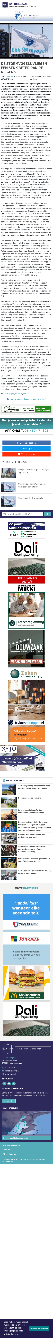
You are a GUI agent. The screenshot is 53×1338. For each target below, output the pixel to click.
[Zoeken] (47, 514)
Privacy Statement (9, 1154)
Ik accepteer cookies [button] (39, 1328)
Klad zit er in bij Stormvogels (30, 498)
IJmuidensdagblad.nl (18, 4)
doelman (18, 394)
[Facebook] (4, 1084)
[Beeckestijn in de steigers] (9, 802)
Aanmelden (9, 1101)
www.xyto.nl (10, 1074)
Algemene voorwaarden (11, 1145)
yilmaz (26, 394)
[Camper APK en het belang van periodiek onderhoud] (9, 838)
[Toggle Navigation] (48, 5)
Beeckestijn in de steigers (29, 798)
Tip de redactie (28, 454)
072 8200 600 (11, 1068)
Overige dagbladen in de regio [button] (15, 1138)
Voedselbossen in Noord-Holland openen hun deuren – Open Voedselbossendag (32, 849)
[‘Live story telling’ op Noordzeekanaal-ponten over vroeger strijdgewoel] (9, 789)
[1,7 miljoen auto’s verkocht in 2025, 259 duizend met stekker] (9, 875)
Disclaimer (6, 1150)
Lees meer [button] (15, 1334)
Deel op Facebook (28, 443)
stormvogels (9, 394)
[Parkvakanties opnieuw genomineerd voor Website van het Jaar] (9, 862)
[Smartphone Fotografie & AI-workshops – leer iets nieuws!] (9, 814)
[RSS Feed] (14, 1084)
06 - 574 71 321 (36, 431)
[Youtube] (9, 1084)
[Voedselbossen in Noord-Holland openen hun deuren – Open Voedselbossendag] (9, 850)
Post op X (27, 448)
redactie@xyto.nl (12, 1071)
